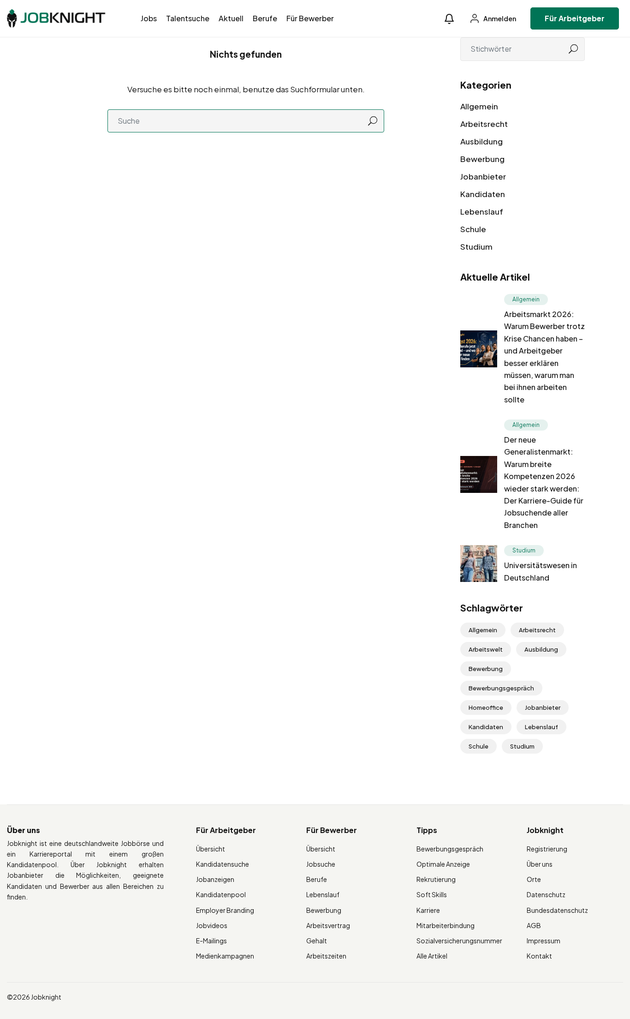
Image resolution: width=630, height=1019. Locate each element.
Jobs (149, 18)
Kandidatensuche (222, 864)
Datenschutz (546, 894)
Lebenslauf (481, 211)
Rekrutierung (436, 879)
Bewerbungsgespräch (501, 688)
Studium (476, 246)
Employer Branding (225, 910)
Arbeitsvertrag (328, 925)
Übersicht (210, 849)
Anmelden (499, 18)
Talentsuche (187, 18)
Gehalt (316, 940)
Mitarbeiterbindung (445, 925)
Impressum (543, 940)
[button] (449, 18)
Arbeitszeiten (326, 956)
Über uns (540, 864)
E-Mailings (211, 940)
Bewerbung (482, 159)
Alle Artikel (431, 956)
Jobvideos (211, 925)
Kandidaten (482, 194)
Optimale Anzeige (443, 864)
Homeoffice (486, 707)
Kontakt (539, 956)
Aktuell (231, 18)
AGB (534, 925)
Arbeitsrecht (484, 124)
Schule (473, 229)
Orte (534, 879)
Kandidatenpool (221, 894)
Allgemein (479, 106)
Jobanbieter (483, 176)
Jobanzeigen (215, 879)
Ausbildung (481, 141)
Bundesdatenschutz (557, 910)
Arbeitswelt (486, 649)
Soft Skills (431, 894)
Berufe (265, 18)
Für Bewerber (310, 18)
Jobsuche (320, 864)
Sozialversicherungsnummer (459, 940)
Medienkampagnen (225, 956)
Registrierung (547, 849)
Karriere (428, 910)
